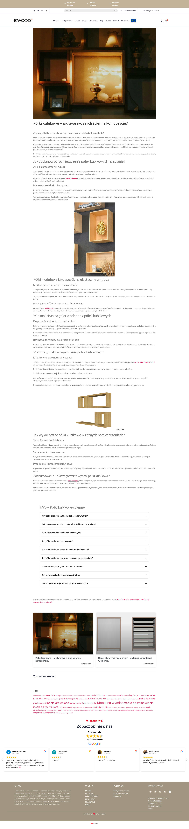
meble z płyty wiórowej (46, 706)
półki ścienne (71, 178)
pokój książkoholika (100, 707)
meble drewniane (57, 703)
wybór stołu (53, 713)
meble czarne (110, 699)
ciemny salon (76, 695)
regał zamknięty (89, 710)
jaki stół (75, 699)
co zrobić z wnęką (85, 695)
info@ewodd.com (152, 11)
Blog (87, 805)
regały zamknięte (80, 710)
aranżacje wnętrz (54, 695)
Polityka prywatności (121, 791)
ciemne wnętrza (67, 695)
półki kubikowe (113, 707)
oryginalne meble (87, 707)
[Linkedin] (169, 791)
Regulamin (117, 796)
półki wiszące (73, 481)
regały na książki (47, 710)
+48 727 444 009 (129, 11)
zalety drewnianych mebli (65, 713)
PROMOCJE (90, 799)
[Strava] (46, 10)
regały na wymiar (59, 710)
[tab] (56, 21)
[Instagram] (42, 10)
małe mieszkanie (97, 698)
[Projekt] (165, 791)
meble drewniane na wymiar (83, 703)
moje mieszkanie (65, 707)
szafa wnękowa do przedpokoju (144, 710)
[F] (34, 10)
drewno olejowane (53, 699)
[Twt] (155, 791)
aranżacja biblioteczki (39, 695)
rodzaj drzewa (117, 710)
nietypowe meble (77, 707)
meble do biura (118, 699)
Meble (88, 791)
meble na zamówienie (138, 703)
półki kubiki (49, 308)
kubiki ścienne (83, 699)
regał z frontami (99, 710)
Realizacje (90, 802)
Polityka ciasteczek (120, 793)
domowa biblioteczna (114, 695)
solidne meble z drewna (127, 710)
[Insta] (160, 791)
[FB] (150, 791)
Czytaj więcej (86, 664)
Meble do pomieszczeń (91, 794)
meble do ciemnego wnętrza (131, 699)
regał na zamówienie (139, 707)
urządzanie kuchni (40, 713)
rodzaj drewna (108, 710)
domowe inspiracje (129, 695)
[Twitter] (38, 10)
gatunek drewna (65, 699)
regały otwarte (71, 710)
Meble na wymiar (110, 703)
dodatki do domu (99, 695)
